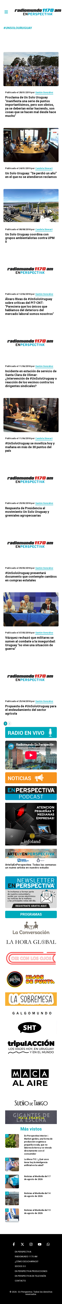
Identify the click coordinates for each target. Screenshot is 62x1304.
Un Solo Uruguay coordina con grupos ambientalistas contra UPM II (30, 238)
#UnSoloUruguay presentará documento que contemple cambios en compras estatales (31, 576)
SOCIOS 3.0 (20, 1266)
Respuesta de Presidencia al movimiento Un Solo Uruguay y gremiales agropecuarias (27, 511)
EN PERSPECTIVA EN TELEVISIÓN (30, 1276)
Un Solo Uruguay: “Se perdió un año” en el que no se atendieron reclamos (31, 175)
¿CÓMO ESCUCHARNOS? (26, 1261)
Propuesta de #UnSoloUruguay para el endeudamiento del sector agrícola (30, 709)
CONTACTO (20, 1281)
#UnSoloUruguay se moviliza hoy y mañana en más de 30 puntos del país (30, 446)
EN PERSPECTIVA (23, 1252)
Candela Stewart (44, 168)
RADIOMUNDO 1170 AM (26, 1256)
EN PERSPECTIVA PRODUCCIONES (31, 1271)
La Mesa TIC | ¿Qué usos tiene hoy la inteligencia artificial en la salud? (36, 1162)
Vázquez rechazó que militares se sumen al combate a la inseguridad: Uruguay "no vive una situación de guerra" (30, 643)
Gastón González (44, 92)
